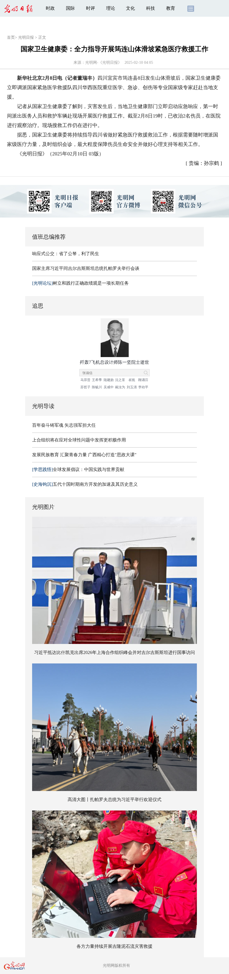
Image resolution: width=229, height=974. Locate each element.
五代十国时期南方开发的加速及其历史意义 (85, 484)
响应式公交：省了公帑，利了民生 (65, 253)
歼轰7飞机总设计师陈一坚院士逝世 (114, 362)
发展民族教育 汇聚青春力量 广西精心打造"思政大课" (84, 454)
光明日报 (26, 37)
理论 (110, 8)
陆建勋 (109, 380)
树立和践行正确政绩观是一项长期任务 (80, 283)
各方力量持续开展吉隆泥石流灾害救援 (114, 946)
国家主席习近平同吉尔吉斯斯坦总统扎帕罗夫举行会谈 (85, 268)
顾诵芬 (143, 380)
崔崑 (131, 380)
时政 (50, 8)
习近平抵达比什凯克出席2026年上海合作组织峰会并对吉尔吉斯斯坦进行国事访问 (114, 652)
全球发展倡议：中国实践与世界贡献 (78, 469)
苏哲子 (85, 387)
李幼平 (143, 387)
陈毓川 (97, 387)
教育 (170, 8)
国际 (70, 8)
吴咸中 (109, 387)
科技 (150, 8)
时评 (90, 8)
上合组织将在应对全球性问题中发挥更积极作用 (79, 440)
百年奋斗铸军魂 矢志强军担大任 (64, 425)
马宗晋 (85, 380)
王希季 (97, 380)
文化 (130, 8)
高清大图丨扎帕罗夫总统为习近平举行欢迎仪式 (114, 799)
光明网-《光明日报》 (103, 62)
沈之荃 (120, 380)
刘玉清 (132, 387)
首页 (11, 37)
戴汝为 (120, 387)
